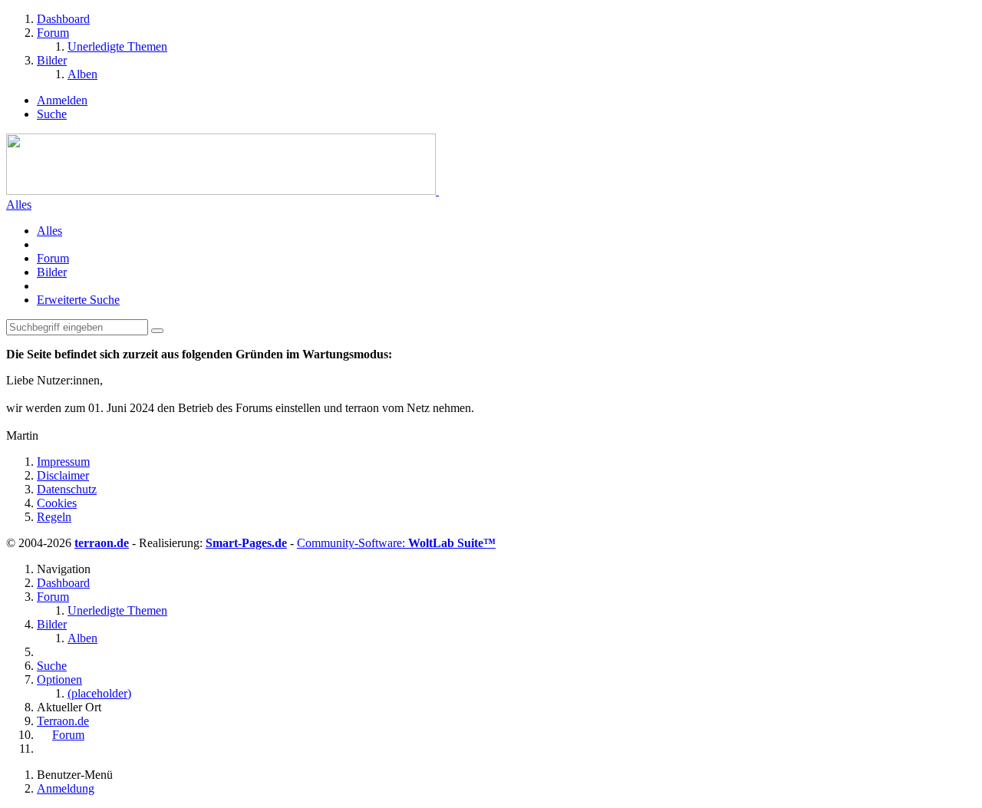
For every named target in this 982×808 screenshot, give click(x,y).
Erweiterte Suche (78, 299)
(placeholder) (99, 693)
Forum (53, 258)
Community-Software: (396, 542)
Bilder (52, 272)
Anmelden (62, 100)
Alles (18, 204)
